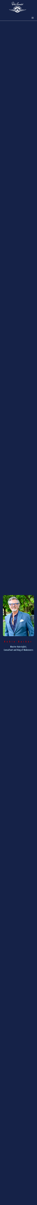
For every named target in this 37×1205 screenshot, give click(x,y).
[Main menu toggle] (32, 17)
